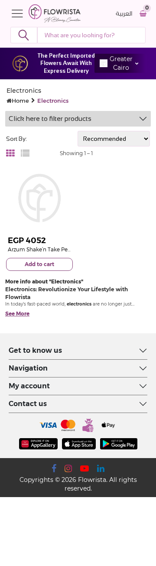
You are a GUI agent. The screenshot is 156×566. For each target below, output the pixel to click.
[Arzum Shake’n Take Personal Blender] (39, 198)
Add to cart (39, 264)
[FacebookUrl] (54, 468)
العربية (124, 13)
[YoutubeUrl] (84, 468)
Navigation (28, 368)
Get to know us (35, 350)
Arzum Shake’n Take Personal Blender (56, 249)
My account (29, 386)
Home (20, 100)
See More (17, 313)
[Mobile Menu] (19, 13)
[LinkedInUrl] (100, 468)
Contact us (28, 404)
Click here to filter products (50, 118)
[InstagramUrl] (68, 468)
